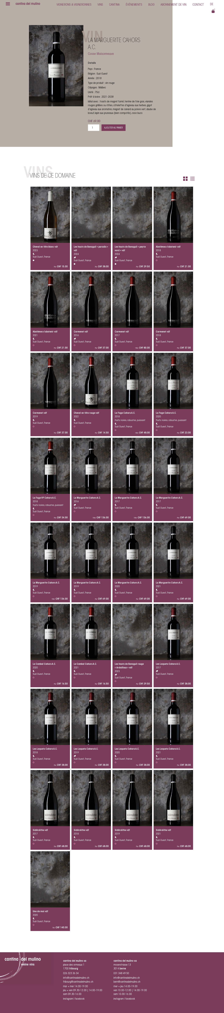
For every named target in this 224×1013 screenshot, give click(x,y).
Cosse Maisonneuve (101, 54)
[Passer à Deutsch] (211, 5)
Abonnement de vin (173, 4)
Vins (100, 4)
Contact (198, 4)
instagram (68, 999)
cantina (114, 4)
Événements (134, 4)
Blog (151, 4)
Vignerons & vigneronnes (74, 4)
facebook (80, 999)
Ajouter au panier (113, 128)
